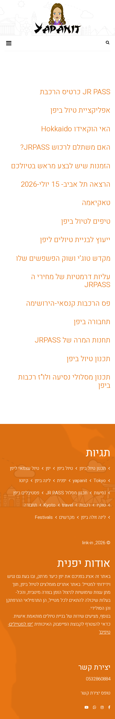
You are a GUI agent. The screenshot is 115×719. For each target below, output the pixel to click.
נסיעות (100, 492)
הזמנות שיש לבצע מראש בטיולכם (60, 166)
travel (67, 505)
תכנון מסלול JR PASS (66, 492)
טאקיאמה (96, 202)
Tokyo (100, 480)
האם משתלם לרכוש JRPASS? (65, 147)
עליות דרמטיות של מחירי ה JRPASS (70, 280)
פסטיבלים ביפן (26, 492)
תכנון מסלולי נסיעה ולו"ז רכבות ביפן (64, 381)
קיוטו (23, 480)
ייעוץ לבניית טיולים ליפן (75, 239)
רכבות (84, 505)
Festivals (44, 517)
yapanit (80, 480)
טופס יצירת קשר (95, 693)
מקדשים (67, 517)
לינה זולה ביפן (93, 517)
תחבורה (30, 505)
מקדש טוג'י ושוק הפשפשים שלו (63, 258)
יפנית (61, 480)
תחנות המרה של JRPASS (72, 340)
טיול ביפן (65, 468)
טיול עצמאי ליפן (24, 468)
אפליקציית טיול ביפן (80, 110)
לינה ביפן (43, 480)
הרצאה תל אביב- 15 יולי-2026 (65, 184)
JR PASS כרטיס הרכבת (75, 92)
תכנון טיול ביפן (88, 359)
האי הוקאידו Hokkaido (75, 129)
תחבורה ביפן (92, 321)
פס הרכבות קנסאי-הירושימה (68, 303)
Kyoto (50, 505)
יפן (48, 468)
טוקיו (101, 505)
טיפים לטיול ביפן (85, 221)
